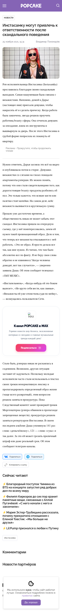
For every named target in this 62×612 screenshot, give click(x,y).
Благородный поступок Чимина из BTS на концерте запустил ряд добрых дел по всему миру (29, 487)
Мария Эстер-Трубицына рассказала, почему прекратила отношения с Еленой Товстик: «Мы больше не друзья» (31, 517)
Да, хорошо (31, 602)
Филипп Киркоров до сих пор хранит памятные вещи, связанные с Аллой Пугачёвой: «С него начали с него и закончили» (30, 501)
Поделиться (14, 457)
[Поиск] (58, 6)
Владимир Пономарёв (47, 41)
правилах (27, 595)
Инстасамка (10, 538)
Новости (8, 18)
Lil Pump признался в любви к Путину (32, 528)
